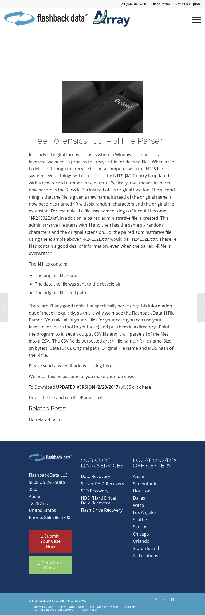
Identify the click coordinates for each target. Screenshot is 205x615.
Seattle (140, 519)
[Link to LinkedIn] (164, 600)
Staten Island (146, 548)
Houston (142, 491)
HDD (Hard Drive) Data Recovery (98, 500)
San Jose (141, 527)
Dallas (139, 498)
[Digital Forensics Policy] (4, 307)
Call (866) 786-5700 (133, 4)
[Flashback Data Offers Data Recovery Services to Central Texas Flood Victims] (201, 307)
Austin (139, 476)
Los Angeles (145, 512)
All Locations (145, 555)
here (107, 366)
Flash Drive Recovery (102, 510)
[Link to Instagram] (172, 600)
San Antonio (145, 484)
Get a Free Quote (188, 4)
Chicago (141, 534)
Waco (138, 505)
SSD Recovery (94, 491)
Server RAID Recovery (102, 484)
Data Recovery (95, 476)
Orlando (141, 541)
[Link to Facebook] (156, 600)
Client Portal (160, 4)
